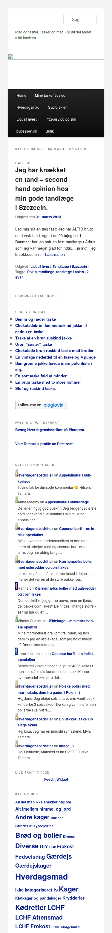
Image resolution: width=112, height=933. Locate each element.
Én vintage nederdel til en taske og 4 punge (55, 357)
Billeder (57, 818)
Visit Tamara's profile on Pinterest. (44, 443)
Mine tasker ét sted (50, 95)
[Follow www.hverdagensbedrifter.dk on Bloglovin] (41, 408)
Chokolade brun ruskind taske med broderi (55, 350)
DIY (44, 846)
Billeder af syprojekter (34, 826)
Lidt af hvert (26, 119)
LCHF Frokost (32, 926)
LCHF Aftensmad (39, 917)
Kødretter (30, 907)
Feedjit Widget (56, 779)
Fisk (52, 847)
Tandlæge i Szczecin (70, 266)
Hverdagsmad (27, 107)
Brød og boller (38, 835)
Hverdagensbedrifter (35, 475)
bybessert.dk (26, 130)
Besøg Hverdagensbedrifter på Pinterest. (50, 429)
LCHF (56, 907)
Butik (50, 130)
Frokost (65, 846)
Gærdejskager (33, 865)
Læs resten (57, 254)
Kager (69, 889)
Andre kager (32, 817)
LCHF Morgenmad (65, 927)
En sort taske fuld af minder (41, 376)
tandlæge (46, 271)
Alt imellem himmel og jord (43, 809)
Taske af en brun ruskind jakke (43, 338)
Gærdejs (59, 855)
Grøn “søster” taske (33, 344)
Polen (32, 271)
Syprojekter (57, 107)
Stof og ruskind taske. (35, 388)
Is (55, 889)
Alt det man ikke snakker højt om (43, 802)
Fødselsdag (30, 856)
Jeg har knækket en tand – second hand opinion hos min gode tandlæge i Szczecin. (44, 188)
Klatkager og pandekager (38, 898)
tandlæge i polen (70, 271)
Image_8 (66, 745)
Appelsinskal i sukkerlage (67, 502)
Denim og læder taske (35, 319)
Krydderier (73, 898)
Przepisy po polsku (60, 119)
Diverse (69, 836)
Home (21, 95)
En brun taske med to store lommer (48, 382)
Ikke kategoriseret (33, 890)
